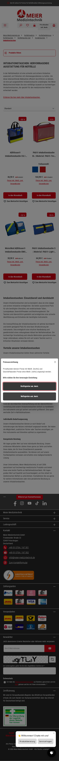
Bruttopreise (29, 386)
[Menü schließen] (55, 362)
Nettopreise (29, 396)
